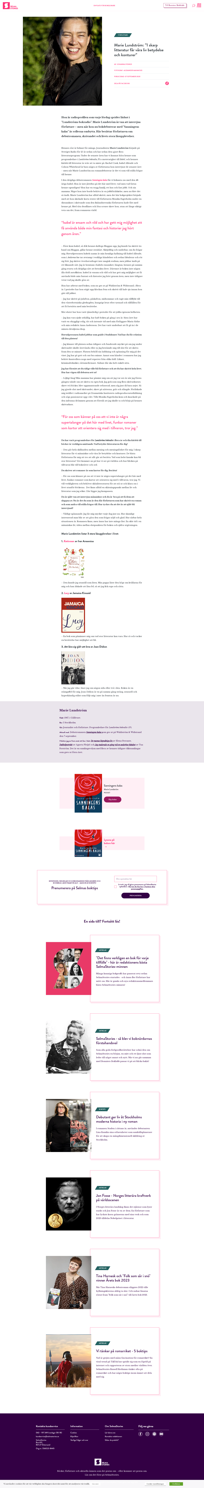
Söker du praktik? (112, 1440)
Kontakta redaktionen (113, 1436)
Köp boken (113, 799)
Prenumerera (136, 895)
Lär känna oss (110, 1432)
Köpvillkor (74, 1436)
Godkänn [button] (176, 1484)
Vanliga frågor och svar (79, 1440)
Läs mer (95, 1484)
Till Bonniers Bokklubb (174, 5)
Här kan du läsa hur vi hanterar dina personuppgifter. (141, 887)
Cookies (73, 1432)
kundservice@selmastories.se (47, 1436)
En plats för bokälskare (104, 5)
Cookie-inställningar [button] (155, 1484)
